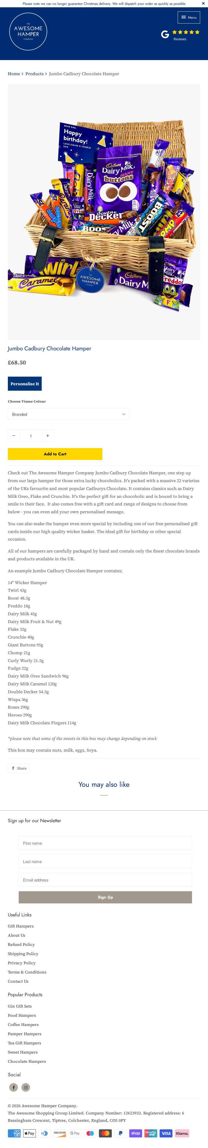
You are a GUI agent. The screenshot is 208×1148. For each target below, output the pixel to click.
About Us (16, 935)
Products (35, 74)
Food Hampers (22, 1015)
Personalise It (25, 384)
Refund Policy (21, 944)
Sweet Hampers (23, 1052)
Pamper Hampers (24, 1034)
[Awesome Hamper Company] (46, 33)
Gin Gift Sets (20, 1006)
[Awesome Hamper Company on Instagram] (25, 1087)
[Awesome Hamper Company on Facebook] (13, 1087)
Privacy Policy (22, 963)
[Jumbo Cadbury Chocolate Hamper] (104, 212)
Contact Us (18, 981)
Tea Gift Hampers (24, 1043)
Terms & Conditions (27, 972)
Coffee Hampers (23, 1024)
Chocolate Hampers (27, 1061)
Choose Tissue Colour (27, 401)
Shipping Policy (23, 953)
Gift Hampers (21, 926)
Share (22, 768)
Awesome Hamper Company (49, 1105)
